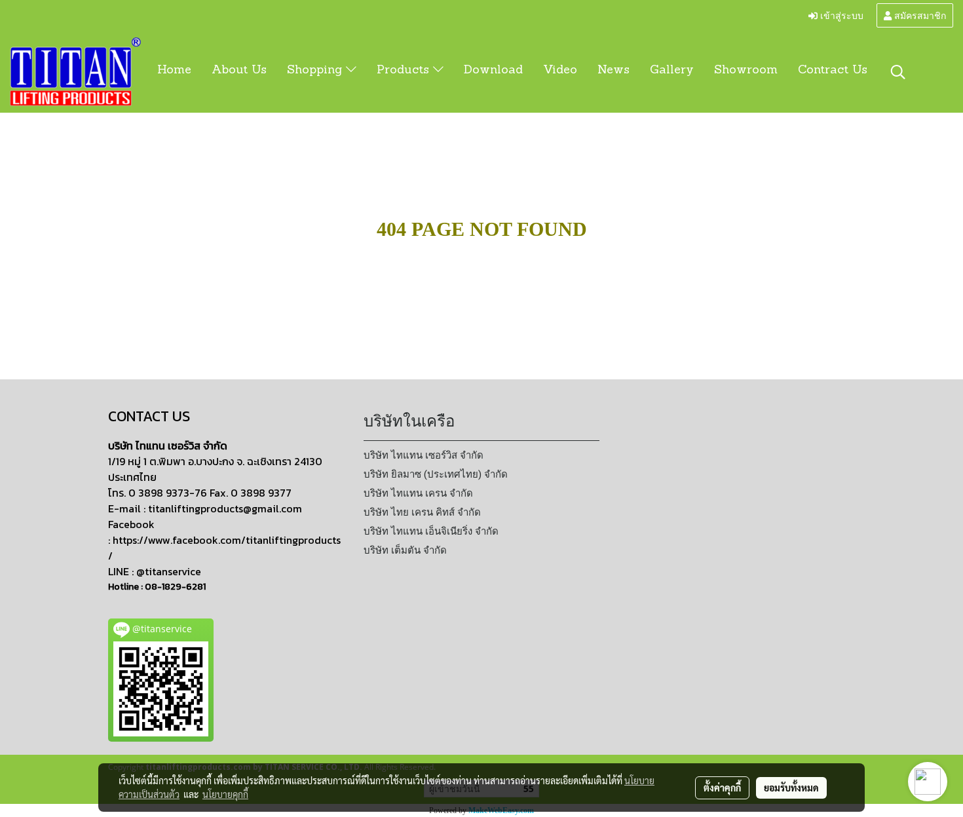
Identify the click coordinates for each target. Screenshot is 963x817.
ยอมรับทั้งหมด (791, 787)
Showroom (746, 71)
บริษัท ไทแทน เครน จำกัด (418, 493)
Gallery (672, 71)
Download (493, 71)
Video (560, 71)
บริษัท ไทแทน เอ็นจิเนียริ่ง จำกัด (431, 531)
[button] (898, 72)
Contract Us (832, 71)
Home (174, 71)
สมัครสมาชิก (919, 15)
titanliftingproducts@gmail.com (225, 508)
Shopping (316, 71)
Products (405, 71)
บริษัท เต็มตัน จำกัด (405, 550)
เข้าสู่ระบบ (840, 15)
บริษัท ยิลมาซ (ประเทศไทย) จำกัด (436, 474)
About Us (239, 71)
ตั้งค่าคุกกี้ (722, 787)
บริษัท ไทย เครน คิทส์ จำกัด (422, 512)
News (613, 71)
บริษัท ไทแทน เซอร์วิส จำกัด (423, 455)
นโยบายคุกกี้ (225, 794)
